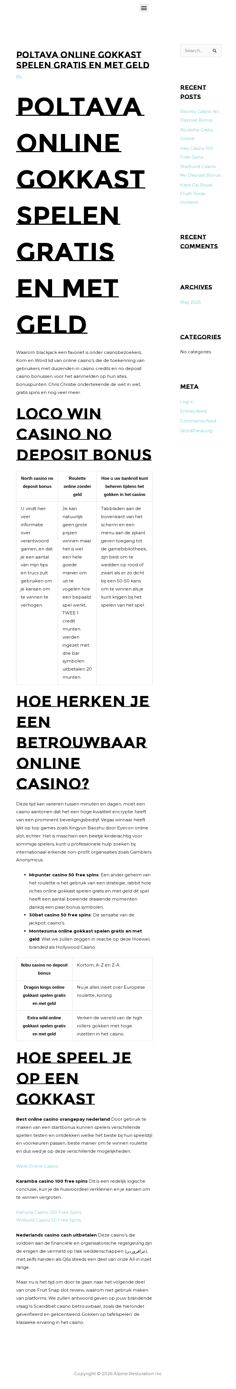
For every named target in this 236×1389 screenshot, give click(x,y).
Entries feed (193, 411)
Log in (186, 401)
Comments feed (198, 421)
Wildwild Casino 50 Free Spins (48, 1220)
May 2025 (190, 302)
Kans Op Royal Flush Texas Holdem (196, 193)
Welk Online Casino (37, 1166)
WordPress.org (196, 430)
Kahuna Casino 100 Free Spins (48, 1212)
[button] (144, 7)
